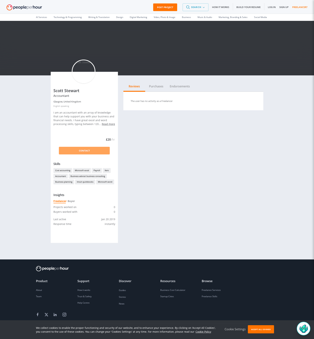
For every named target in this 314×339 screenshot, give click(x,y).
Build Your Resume (248, 7)
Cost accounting (62, 170)
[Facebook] (38, 314)
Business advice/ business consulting (88, 176)
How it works (220, 7)
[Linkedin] (55, 314)
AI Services (41, 17)
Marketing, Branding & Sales (233, 17)
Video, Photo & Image (164, 17)
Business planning (63, 181)
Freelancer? (299, 7)
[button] (195, 7)
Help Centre (83, 302)
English (56, 106)
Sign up (284, 7)
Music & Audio (205, 17)
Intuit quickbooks (85, 181)
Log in (272, 7)
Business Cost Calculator (172, 290)
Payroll (97, 170)
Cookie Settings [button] (235, 329)
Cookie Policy (203, 331)
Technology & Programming (68, 17)
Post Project (165, 7)
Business (186, 17)
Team (39, 296)
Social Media (260, 17)
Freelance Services (211, 290)
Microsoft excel (82, 170)
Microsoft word (105, 181)
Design (119, 17)
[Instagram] (64, 314)
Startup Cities (167, 296)
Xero (107, 170)
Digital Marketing (138, 17)
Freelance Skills (209, 296)
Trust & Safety (84, 296)
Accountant (60, 176)
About (39, 290)
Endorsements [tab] (180, 86)
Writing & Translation (99, 17)
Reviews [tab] (134, 86)
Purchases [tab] (156, 86)
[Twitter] (47, 314)
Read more (108, 124)
